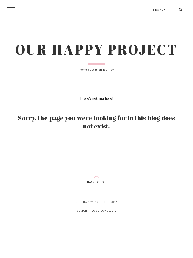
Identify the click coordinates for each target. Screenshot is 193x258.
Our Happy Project (96, 49)
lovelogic (109, 210)
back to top (96, 182)
